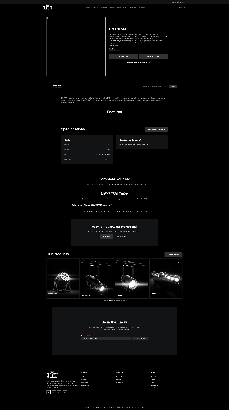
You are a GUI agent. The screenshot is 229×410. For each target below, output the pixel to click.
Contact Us (132, 7)
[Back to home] (47, 7)
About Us (104, 7)
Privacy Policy (139, 407)
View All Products (173, 254)
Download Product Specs (156, 129)
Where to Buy (121, 237)
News (112, 7)
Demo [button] (173, 86)
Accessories (84, 388)
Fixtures (83, 379)
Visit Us (153, 388)
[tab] (105, 300)
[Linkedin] (65, 392)
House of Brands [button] (50, 2)
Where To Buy (121, 7)
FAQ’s (165, 86)
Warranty (118, 379)
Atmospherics (85, 385)
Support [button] (95, 7)
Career (153, 379)
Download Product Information (137, 62)
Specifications (156, 86)
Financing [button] (142, 7)
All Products (84, 377)
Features (146, 86)
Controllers (84, 382)
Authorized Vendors (153, 56)
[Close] (225, 407)
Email (85, 335)
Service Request (121, 377)
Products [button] (87, 7)
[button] (182, 7)
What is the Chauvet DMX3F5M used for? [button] (92, 205)
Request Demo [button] (123, 56)
